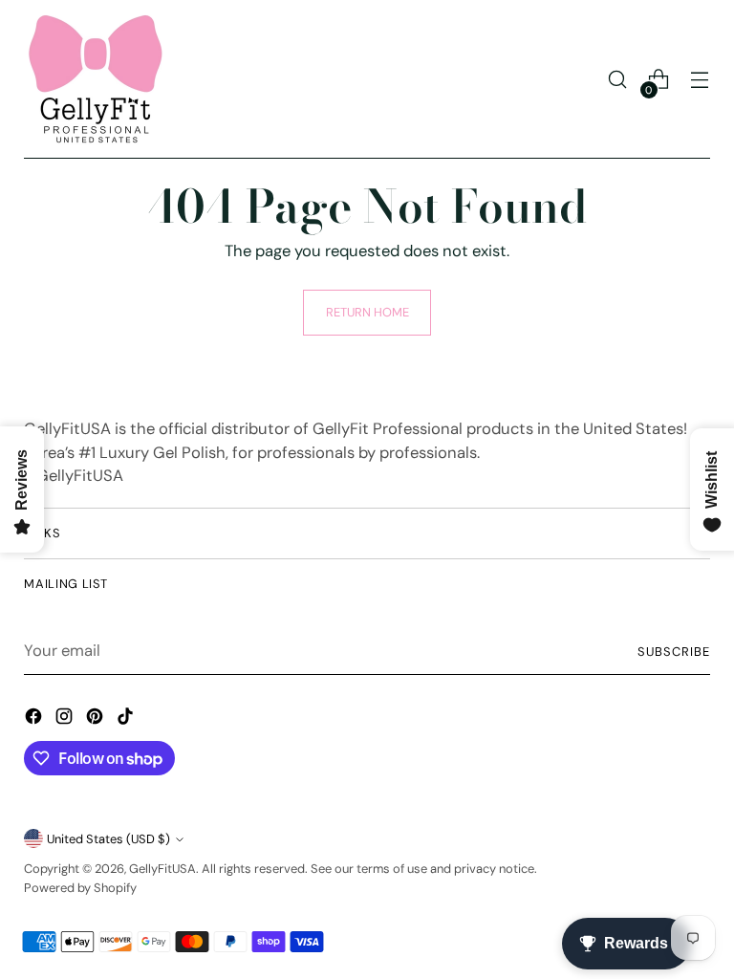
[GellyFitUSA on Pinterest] (96, 720)
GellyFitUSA (162, 868)
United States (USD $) (108, 839)
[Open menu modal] (700, 79)
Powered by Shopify (80, 888)
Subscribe (673, 651)
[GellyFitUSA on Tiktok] (127, 720)
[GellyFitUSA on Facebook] (35, 720)
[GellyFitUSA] (95, 79)
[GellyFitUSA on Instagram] (65, 720)
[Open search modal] (617, 79)
